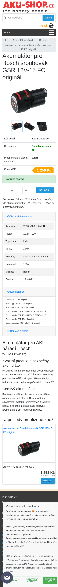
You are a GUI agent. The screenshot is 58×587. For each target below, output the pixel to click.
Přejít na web (50, 580)
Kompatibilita (17, 292)
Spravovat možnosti (32, 580)
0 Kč (44, 25)
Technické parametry (21, 216)
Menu (7, 32)
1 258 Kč (44, 170)
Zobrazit (48, 481)
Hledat (48, 18)
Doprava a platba (19, 331)
